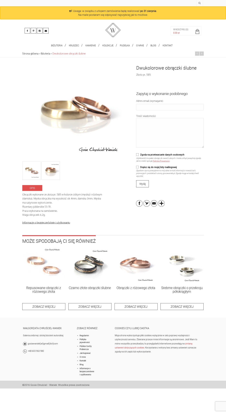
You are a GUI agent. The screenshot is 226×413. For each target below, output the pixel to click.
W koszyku (179, 29)
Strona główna (30, 53)
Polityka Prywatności (161, 161)
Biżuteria (45, 53)
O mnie (83, 357)
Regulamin (84, 336)
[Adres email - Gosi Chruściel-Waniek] (46, 30)
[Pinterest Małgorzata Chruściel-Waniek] (33, 30)
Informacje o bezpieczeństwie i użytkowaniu (46, 222)
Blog (81, 364)
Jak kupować (85, 353)
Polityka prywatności (85, 341)
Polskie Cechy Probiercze (86, 347)
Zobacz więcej (43, 306)
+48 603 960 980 (36, 351)
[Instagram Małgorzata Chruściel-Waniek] (39, 30)
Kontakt (83, 361)
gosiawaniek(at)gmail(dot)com (42, 343)
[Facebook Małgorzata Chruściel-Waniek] (27, 30)
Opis (32, 188)
